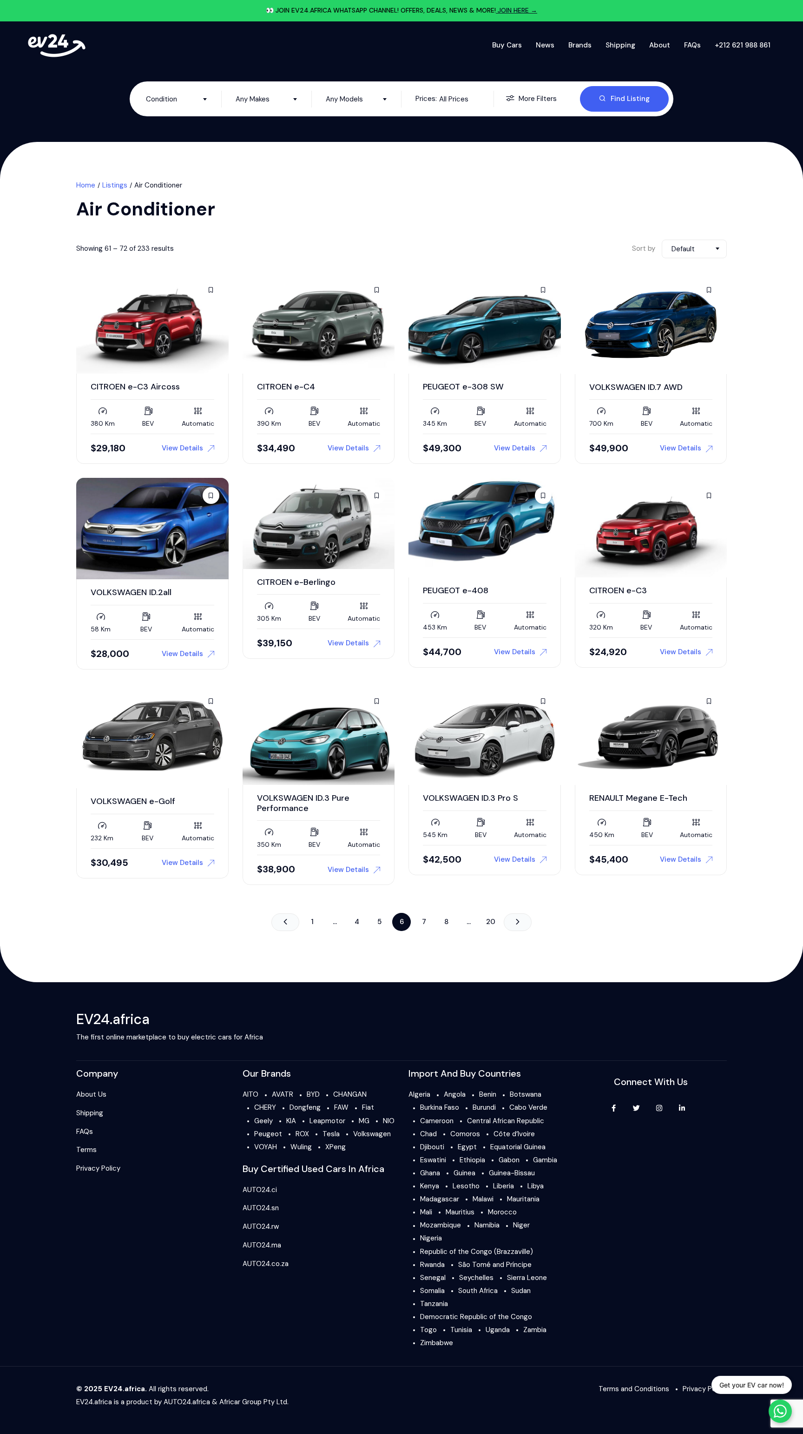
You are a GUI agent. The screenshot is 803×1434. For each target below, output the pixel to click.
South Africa (478, 1290)
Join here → (516, 10)
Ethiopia (472, 1160)
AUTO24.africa (187, 1402)
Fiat (368, 1107)
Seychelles (476, 1277)
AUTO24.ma (262, 1245)
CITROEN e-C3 (618, 590)
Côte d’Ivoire (514, 1134)
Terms (86, 1149)
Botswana (525, 1094)
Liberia (503, 1186)
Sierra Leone (527, 1277)
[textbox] (176, 99)
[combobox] (176, 99)
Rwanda (432, 1264)
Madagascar (439, 1199)
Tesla (331, 1134)
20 (490, 921)
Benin (487, 1094)
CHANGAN (350, 1094)
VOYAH (265, 1147)
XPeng (335, 1147)
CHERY (265, 1107)
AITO (250, 1094)
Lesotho (466, 1186)
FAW (341, 1107)
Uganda (498, 1329)
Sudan (521, 1290)
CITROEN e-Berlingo (296, 582)
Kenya (429, 1186)
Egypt (467, 1147)
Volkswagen (372, 1134)
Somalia (432, 1290)
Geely (263, 1121)
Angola (455, 1094)
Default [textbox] (683, 249)
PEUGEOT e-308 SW (463, 386)
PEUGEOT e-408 (455, 590)
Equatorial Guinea (518, 1147)
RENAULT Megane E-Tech (638, 798)
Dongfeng (305, 1107)
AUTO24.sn (261, 1208)
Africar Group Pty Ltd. (254, 1402)
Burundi (484, 1107)
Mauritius (460, 1212)
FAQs (692, 45)
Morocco (502, 1212)
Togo (428, 1329)
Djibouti (432, 1147)
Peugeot (268, 1134)
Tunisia (461, 1329)
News (545, 45)
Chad (428, 1134)
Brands (580, 45)
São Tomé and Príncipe (495, 1264)
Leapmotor (327, 1121)
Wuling (301, 1147)
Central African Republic (505, 1121)
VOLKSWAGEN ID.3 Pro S (470, 798)
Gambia (545, 1160)
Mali (426, 1212)
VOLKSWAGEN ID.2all (131, 592)
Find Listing (630, 98)
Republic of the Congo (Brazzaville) (476, 1251)
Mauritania (523, 1199)
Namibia (487, 1225)
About (659, 45)
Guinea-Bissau (512, 1173)
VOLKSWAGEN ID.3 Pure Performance (303, 803)
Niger (521, 1225)
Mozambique (440, 1225)
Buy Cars (507, 45)
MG (364, 1121)
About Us (91, 1094)
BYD (313, 1094)
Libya (535, 1186)
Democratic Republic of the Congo (476, 1316)
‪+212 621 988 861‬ (742, 45)
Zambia (534, 1329)
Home (85, 185)
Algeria (419, 1094)
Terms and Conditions (634, 1389)
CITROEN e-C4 (286, 386)
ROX (302, 1134)
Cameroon (437, 1121)
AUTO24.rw (261, 1226)
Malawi (483, 1199)
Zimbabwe (436, 1342)
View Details (182, 448)
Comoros (465, 1134)
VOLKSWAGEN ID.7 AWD (636, 387)
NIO (389, 1121)
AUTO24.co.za (266, 1263)
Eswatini (433, 1160)
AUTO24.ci (260, 1189)
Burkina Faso (439, 1107)
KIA (291, 1121)
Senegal (433, 1277)
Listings (114, 185)
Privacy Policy (98, 1168)
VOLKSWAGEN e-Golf (133, 801)
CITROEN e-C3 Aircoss (135, 386)
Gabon (509, 1160)
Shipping (620, 45)
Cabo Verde (528, 1107)
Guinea (464, 1173)
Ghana (430, 1173)
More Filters (538, 98)
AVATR (282, 1094)
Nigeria (431, 1238)
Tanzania (434, 1303)
